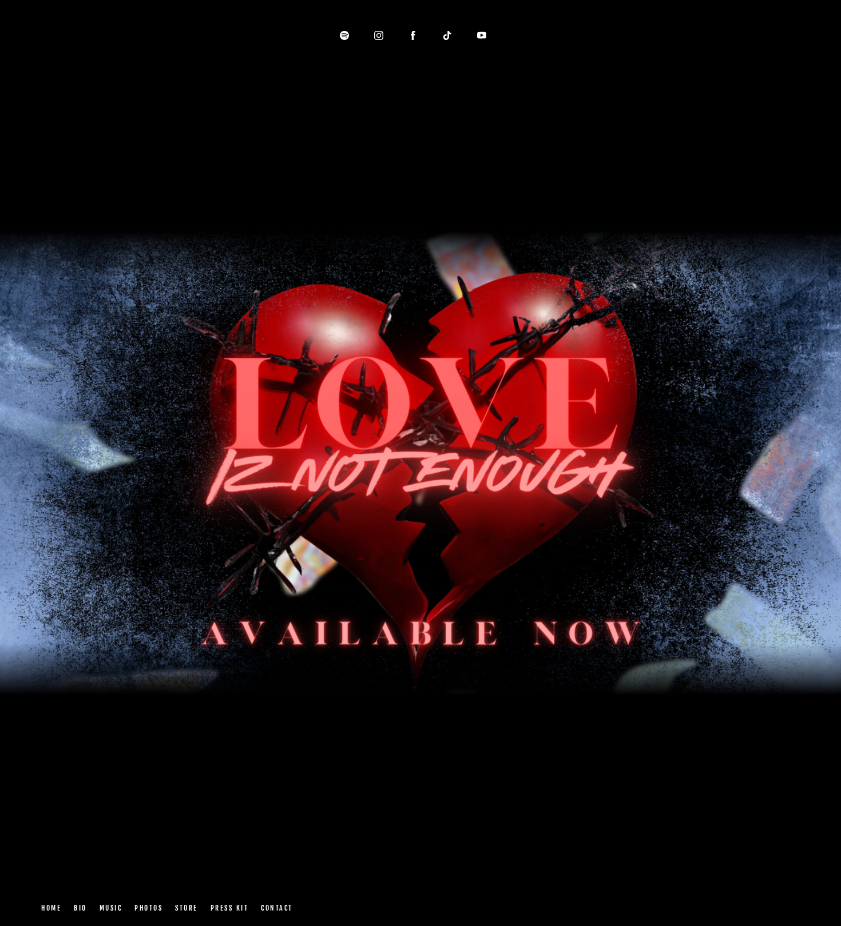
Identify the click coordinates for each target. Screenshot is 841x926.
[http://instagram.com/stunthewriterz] (378, 35)
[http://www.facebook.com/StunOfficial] (413, 35)
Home (51, 908)
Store (186, 908)
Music (110, 908)
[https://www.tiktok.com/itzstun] (447, 35)
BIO (80, 908)
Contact (277, 908)
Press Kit (229, 908)
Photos (148, 908)
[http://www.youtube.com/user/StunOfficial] (481, 35)
